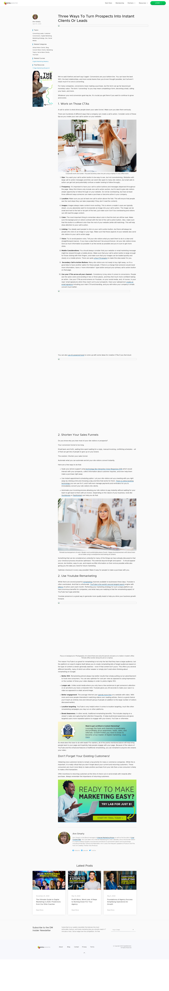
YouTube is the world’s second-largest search (107, 584)
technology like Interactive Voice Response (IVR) (104, 469)
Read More (39, 910)
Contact (76, 947)
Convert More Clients (39, 50)
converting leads (38, 33)
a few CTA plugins (100, 258)
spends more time (105, 695)
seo (46, 38)
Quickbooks (66, 495)
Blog (47, 47)
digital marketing (46, 36)
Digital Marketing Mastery (40, 61)
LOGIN (157, 3)
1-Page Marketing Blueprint (41, 68)
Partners (131, 3)
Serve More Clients (43, 52)
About (61, 947)
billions (60, 587)
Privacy (84, 947)
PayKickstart (77, 495)
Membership (120, 3)
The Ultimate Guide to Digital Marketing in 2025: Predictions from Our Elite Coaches (48, 902)
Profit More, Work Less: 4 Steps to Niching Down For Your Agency (84, 902)
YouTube (35, 54)
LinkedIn (85, 850)
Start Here (108, 3)
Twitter (93, 850)
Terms (92, 947)
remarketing (87, 582)
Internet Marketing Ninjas (105, 837)
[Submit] (133, 930)
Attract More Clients (39, 47)
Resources (142, 3)
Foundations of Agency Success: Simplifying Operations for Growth (120, 902)
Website (77, 850)
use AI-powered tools (76, 355)
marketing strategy (38, 38)
